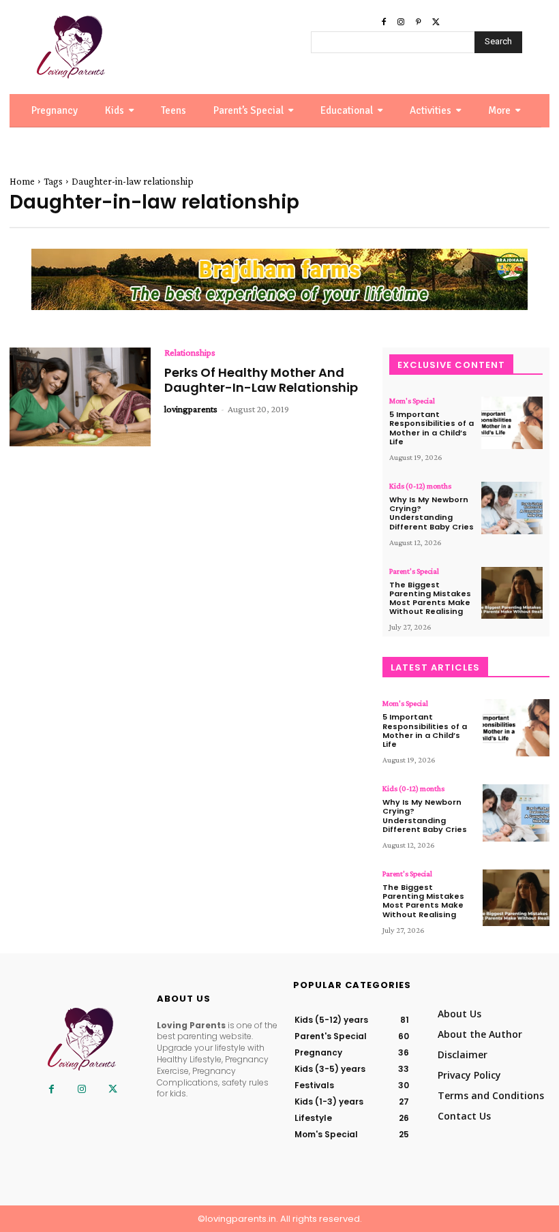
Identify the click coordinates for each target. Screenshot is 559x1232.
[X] (436, 22)
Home (22, 181)
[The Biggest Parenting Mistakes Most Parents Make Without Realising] (512, 593)
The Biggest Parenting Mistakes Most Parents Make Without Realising (430, 598)
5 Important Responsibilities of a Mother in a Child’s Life (431, 428)
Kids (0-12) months (420, 486)
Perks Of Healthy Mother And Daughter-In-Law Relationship (261, 380)
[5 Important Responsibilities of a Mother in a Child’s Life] (512, 423)
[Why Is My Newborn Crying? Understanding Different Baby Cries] (512, 508)
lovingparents (190, 408)
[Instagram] (400, 22)
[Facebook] (383, 22)
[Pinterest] (418, 22)
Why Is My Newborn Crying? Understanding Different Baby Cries (431, 513)
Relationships (189, 352)
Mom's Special (412, 401)
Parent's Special (414, 571)
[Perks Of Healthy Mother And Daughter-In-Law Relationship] (80, 397)
